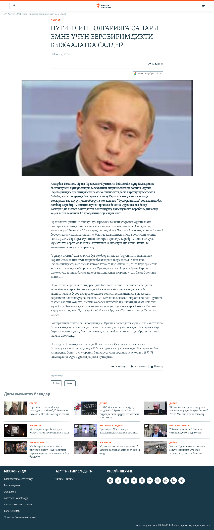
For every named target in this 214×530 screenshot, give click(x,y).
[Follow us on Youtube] (126, 480)
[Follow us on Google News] (142, 480)
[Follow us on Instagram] (157, 480)
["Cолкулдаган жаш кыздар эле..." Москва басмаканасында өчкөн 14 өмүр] (85, 447)
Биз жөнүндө (12, 485)
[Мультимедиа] (204, 5)
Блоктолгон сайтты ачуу (18, 479)
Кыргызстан (36, 442)
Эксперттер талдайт (111, 425)
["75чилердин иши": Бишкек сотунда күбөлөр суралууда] (155, 430)
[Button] (155, 64)
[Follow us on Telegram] (134, 480)
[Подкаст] (181, 480)
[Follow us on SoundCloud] (150, 480)
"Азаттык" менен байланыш (20, 517)
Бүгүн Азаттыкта (179, 425)
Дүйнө (103, 403)
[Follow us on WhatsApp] (166, 480)
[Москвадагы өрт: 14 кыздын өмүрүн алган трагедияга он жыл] (15, 430)
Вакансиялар (12, 511)
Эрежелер (10, 492)
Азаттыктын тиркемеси (18, 504)
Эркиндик (35, 425)
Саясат (56, 20)
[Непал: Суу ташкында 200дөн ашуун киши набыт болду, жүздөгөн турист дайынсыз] (155, 447)
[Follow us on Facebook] (110, 480)
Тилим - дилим (65, 479)
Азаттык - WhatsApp (16, 498)
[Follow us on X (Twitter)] (118, 480)
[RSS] (173, 480)
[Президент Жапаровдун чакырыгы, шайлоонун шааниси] (85, 430)
